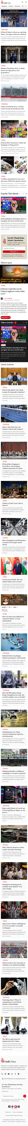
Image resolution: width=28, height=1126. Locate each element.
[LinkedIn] (18, 1074)
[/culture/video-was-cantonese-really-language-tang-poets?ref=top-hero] (14, 129)
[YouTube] (8, 1074)
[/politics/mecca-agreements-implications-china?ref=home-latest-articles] (14, 1025)
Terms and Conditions (8, 256)
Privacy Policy (19, 256)
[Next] (26, 194)
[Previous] (24, 194)
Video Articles (7, 322)
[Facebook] (15, 1074)
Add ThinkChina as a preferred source (15, 1079)
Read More (4, 317)
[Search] (22, 2)
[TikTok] (12, 1074)
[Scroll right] (26, 6)
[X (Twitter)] (2, 1074)
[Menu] (26, 2)
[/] (6, 2)
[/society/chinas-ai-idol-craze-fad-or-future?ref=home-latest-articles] (14, 490)
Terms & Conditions (18, 1112)
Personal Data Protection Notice (14, 1115)
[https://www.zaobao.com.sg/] (14, 1107)
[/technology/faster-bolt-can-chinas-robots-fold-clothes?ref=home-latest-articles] (14, 413)
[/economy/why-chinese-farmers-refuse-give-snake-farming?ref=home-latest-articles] (14, 834)
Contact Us (8, 1112)
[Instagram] (5, 1074)
